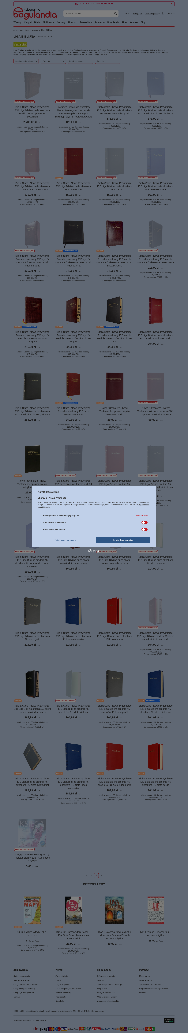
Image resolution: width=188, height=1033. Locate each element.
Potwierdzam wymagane (65, 540)
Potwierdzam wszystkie (123, 540)
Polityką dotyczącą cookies (100, 502)
